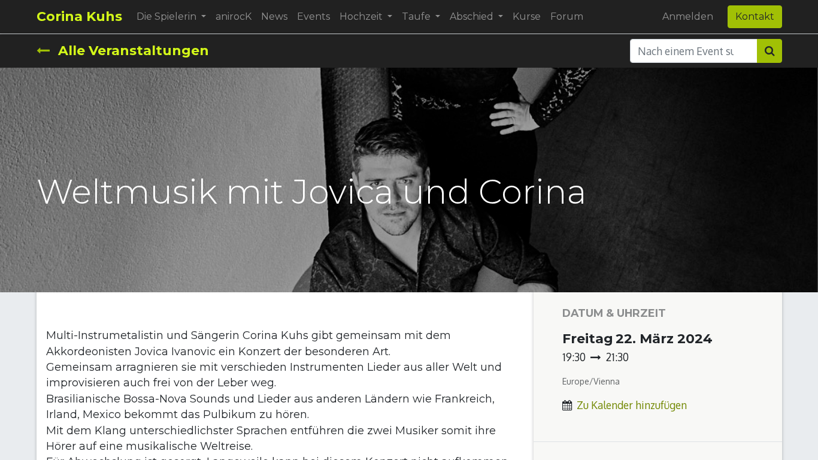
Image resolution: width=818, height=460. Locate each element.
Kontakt (754, 16)
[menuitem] (233, 17)
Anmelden (687, 16)
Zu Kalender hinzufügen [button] (632, 404)
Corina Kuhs (79, 16)
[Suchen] (769, 51)
